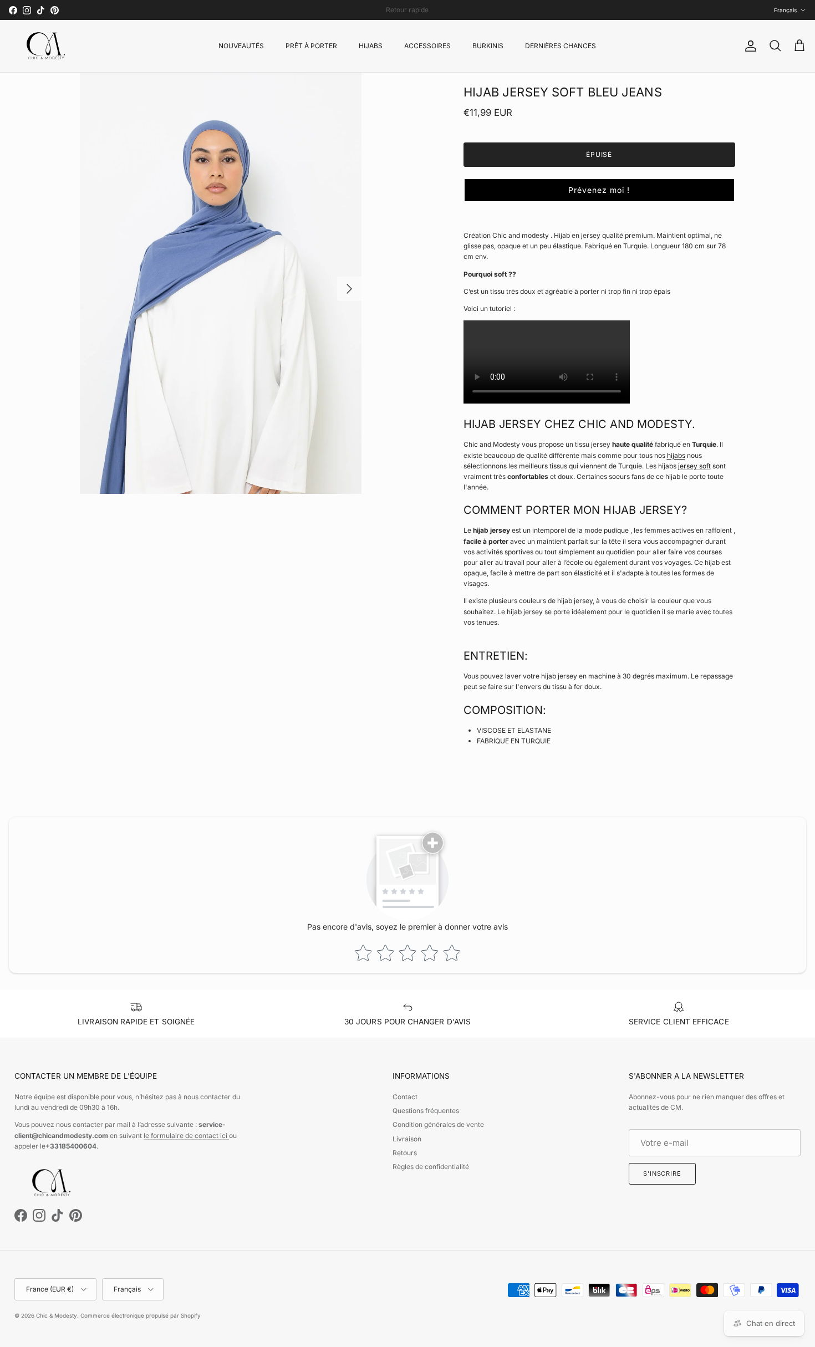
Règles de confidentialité (431, 1166)
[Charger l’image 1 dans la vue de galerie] (220, 283)
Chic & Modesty (56, 1315)
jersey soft (694, 466)
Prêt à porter (311, 46)
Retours (405, 1153)
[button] (599, 190)
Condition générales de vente (438, 1124)
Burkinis (487, 46)
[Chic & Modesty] (47, 46)
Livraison (407, 1139)
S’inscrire (662, 1173)
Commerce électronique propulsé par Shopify (140, 1315)
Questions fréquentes (426, 1110)
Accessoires (427, 46)
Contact (405, 1097)
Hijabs (371, 46)
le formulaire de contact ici (186, 1135)
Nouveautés (241, 46)
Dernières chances (560, 46)
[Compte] (748, 46)
